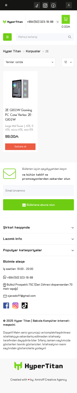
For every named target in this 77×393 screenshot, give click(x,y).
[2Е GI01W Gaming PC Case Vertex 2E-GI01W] (20, 89)
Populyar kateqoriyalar (22, 250)
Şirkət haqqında (16, 227)
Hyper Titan (12, 51)
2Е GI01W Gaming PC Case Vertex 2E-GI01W (18, 115)
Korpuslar (33, 51)
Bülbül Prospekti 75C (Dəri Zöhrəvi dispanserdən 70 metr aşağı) (37, 287)
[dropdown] (6, 5)
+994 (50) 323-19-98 (40, 22)
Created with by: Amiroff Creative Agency (38, 379)
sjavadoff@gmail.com (22, 296)
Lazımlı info (12, 238)
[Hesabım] (69, 5)
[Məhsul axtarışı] (70, 36)
